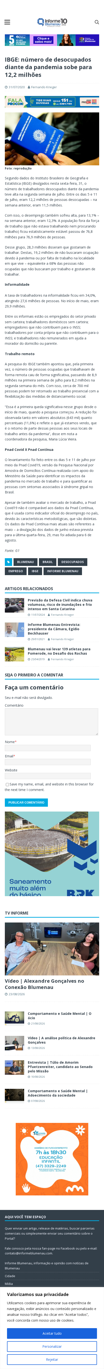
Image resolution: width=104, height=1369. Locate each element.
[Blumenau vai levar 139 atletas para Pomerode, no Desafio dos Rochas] (14, 654)
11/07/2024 (38, 614)
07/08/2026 (38, 1101)
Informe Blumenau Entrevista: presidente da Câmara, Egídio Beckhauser (54, 629)
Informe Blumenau (62, 571)
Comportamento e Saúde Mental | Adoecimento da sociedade (58, 1093)
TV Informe (16, 913)
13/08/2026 (38, 1048)
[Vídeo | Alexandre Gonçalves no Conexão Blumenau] (52, 948)
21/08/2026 (38, 1023)
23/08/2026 (17, 994)
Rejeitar (52, 1359)
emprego (15, 571)
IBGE (35, 571)
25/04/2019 (38, 659)
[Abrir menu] (7, 22)
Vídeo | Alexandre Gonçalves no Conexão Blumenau (44, 984)
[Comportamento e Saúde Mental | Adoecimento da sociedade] (14, 1096)
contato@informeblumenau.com (28, 1253)
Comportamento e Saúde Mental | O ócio (59, 1015)
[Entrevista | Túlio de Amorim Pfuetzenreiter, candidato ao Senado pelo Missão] (14, 1067)
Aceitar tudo (52, 1333)
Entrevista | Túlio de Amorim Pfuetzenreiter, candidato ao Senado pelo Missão (60, 1066)
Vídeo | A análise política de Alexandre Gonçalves (61, 1040)
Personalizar (52, 1346)
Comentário (14, 705)
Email (9, 756)
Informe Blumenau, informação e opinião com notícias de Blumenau (47, 1265)
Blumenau (25, 562)
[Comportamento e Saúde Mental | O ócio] (14, 1018)
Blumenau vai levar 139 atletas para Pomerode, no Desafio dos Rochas (59, 651)
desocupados (72, 562)
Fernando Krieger (44, 87)
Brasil (48, 562)
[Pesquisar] (97, 22)
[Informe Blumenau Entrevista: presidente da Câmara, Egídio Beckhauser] (14, 629)
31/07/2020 (17, 87)
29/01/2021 (38, 639)
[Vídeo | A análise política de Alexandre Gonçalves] (14, 1043)
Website (11, 770)
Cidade (10, 1276)
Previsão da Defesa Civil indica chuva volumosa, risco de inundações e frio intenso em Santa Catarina (60, 604)
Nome (10, 741)
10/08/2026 (38, 1076)
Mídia (9, 1283)
